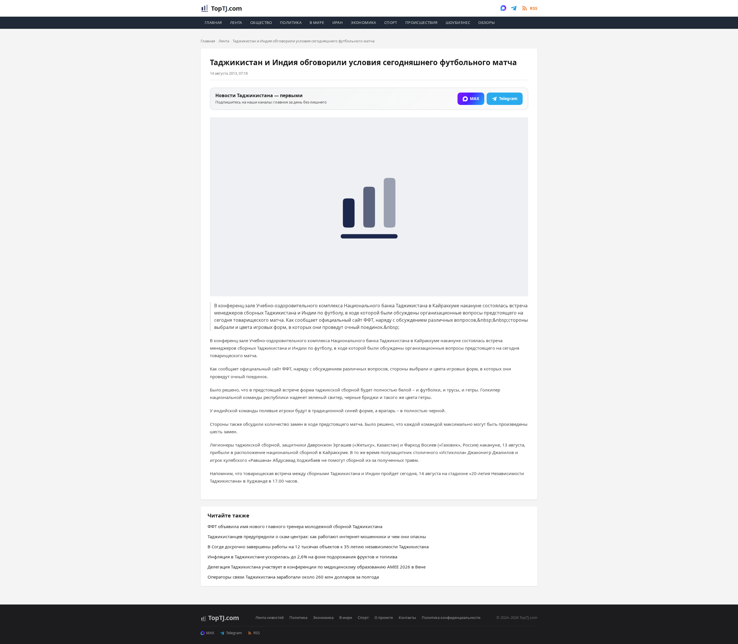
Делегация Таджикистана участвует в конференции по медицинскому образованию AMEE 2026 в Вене (317, 567)
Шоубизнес (458, 22)
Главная (213, 22)
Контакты (407, 617)
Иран (337, 22)
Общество (261, 22)
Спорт (390, 22)
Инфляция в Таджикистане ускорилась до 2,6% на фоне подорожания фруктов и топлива (302, 557)
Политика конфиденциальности (451, 617)
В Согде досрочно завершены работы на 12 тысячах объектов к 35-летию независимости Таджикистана (318, 546)
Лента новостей (269, 617)
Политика (291, 22)
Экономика (363, 22)
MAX (210, 632)
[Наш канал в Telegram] (513, 8)
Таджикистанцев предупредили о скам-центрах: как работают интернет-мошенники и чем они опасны (317, 536)
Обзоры (486, 22)
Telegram (234, 632)
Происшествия (421, 22)
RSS (256, 632)
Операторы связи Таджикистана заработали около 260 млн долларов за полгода (293, 577)
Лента (236, 22)
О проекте (383, 617)
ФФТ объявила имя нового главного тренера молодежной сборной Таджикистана (295, 526)
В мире (317, 22)
